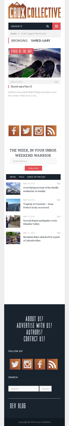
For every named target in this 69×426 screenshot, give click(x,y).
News (13, 176)
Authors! (34, 332)
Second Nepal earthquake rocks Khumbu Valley (40, 222)
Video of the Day (21, 51)
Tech (21, 176)
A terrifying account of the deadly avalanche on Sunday (40, 189)
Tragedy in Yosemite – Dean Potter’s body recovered (38, 205)
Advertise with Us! (34, 325)
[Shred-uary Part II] (34, 65)
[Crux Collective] (34, 9)
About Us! (35, 319)
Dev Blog (18, 406)
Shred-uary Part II (21, 86)
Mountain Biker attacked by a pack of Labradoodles (41, 238)
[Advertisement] (34, 271)
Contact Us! (34, 339)
